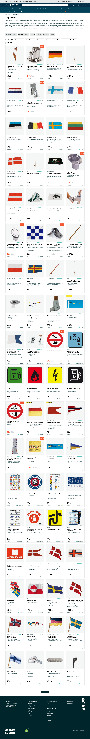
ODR (29, 713)
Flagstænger (46, 34)
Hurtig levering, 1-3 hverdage (11, 1)
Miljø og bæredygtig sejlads (52, 701)
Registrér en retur (31, 708)
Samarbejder (49, 715)
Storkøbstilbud (69, 705)
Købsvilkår (30, 711)
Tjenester (30, 715)
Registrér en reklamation (33, 710)
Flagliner (52, 34)
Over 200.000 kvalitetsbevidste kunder (27, 1)
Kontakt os (30, 703)
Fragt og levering (31, 705)
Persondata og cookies (51, 710)
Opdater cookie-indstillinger (52, 722)
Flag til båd (16, 14)
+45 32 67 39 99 (12, 705)
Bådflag (14, 34)
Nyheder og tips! (70, 703)
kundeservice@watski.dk (13, 703)
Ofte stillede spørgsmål (32, 701)
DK (80, 729)
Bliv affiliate (49, 718)
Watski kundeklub (50, 711)
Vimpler (26, 34)
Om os (48, 703)
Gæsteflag (20, 34)
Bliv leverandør (49, 717)
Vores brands (49, 705)
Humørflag (39, 34)
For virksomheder (31, 706)
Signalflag (32, 34)
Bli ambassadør (50, 720)
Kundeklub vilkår (50, 713)
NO (77, 729)
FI (83, 729)
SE (75, 729)
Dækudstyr (7, 14)
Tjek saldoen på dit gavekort (52, 708)
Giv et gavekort (50, 706)
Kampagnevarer (70, 701)
